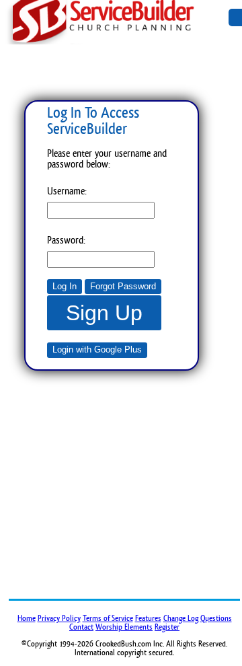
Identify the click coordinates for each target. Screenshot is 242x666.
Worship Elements (124, 627)
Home (26, 618)
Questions (216, 618)
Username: (67, 190)
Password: (66, 239)
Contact (81, 627)
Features (148, 618)
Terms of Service (108, 618)
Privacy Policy (59, 618)
